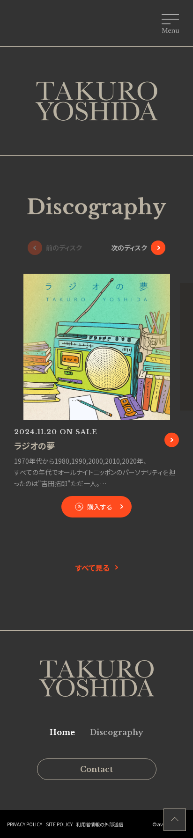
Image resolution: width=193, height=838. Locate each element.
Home (62, 732)
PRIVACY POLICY (24, 824)
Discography (116, 732)
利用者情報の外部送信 (99, 824)
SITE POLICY (59, 824)
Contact (96, 769)
